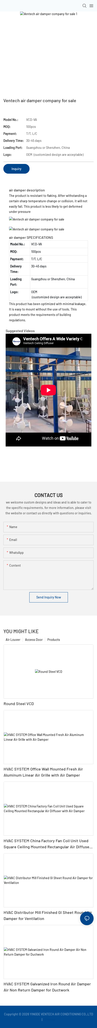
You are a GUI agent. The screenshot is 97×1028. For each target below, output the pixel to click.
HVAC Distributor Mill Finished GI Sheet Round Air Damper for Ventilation (48, 915)
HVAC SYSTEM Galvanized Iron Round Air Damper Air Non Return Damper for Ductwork (47, 986)
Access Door (34, 640)
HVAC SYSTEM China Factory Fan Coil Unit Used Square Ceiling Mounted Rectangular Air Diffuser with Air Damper (47, 844)
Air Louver (13, 640)
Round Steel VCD (19, 703)
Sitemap (49, 1019)
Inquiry (16, 169)
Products (53, 640)
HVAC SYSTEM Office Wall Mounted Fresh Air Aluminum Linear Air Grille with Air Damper (43, 771)
